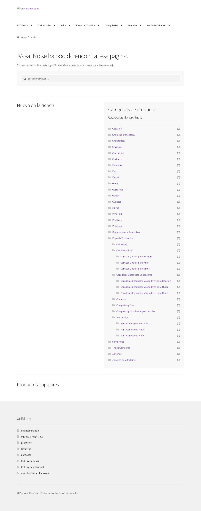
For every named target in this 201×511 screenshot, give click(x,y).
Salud (63, 25)
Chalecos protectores (124, 134)
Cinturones (118, 153)
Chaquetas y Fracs (125, 305)
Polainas (117, 226)
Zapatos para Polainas (124, 359)
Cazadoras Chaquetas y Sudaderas (134, 274)
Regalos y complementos (126, 232)
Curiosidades (44, 25)
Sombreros (118, 341)
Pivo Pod (117, 213)
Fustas (115, 177)
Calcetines (122, 244)
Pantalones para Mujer (132, 329)
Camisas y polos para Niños (135, 268)
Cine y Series (111, 25)
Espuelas (117, 165)
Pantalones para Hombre (134, 323)
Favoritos (26, 448)
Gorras (116, 195)
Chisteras (117, 146)
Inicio (23, 37)
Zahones (117, 353)
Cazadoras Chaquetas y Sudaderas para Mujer (144, 286)
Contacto (26, 454)
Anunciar (132, 25)
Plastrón (117, 219)
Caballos (117, 128)
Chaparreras (118, 140)
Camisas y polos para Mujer (134, 262)
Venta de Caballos (156, 25)
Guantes (116, 201)
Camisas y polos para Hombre (136, 256)
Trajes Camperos (121, 347)
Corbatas (117, 159)
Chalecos (121, 299)
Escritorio (26, 442)
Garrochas (117, 189)
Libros (115, 207)
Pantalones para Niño (132, 335)
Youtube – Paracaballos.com (36, 473)
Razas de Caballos (85, 25)
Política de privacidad (32, 467)
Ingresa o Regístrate (32, 436)
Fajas (115, 171)
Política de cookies (31, 461)
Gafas (115, 183)
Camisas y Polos (125, 250)
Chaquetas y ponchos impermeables (135, 311)
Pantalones (122, 317)
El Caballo (22, 25)
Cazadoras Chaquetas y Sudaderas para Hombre (145, 280)
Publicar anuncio (30, 430)
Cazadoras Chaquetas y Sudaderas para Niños (144, 293)
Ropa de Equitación (122, 238)
